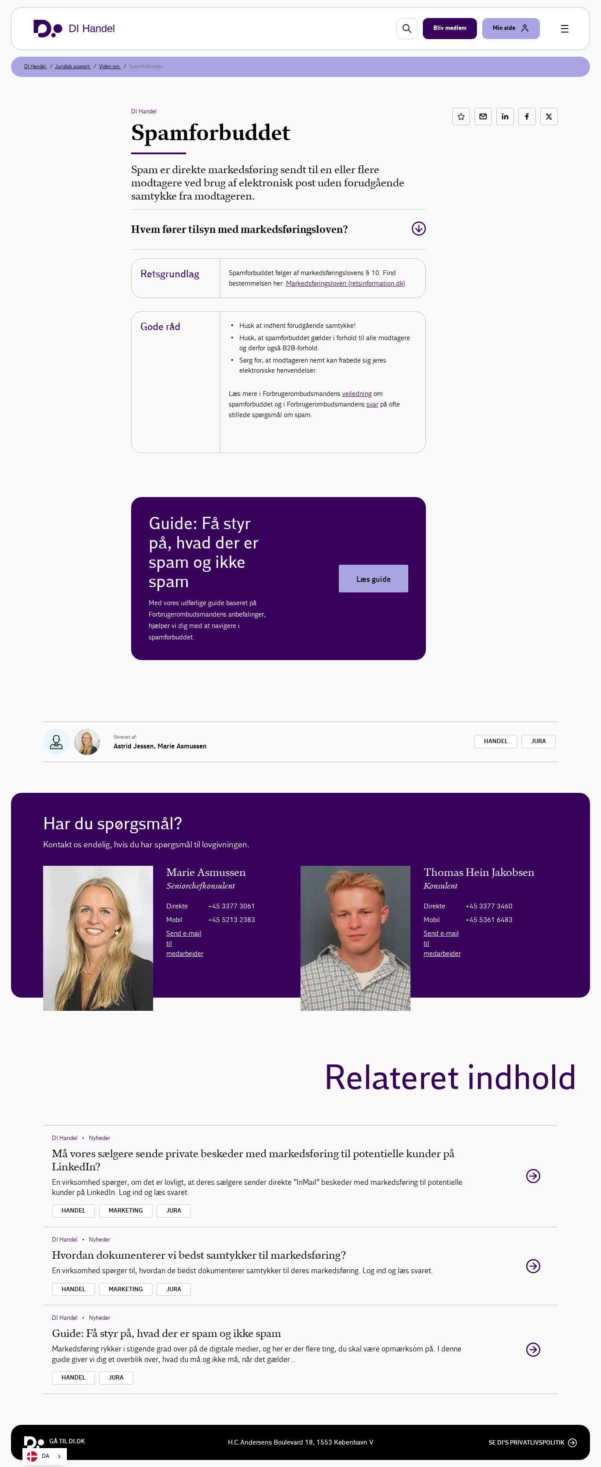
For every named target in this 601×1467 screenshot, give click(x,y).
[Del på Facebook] (527, 116)
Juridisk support (73, 66)
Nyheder (99, 1138)
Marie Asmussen (182, 746)
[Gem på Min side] (461, 116)
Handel (496, 741)
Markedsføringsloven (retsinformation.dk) (345, 283)
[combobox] (44, 1456)
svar (372, 404)
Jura (538, 741)
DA (45, 1456)
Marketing (126, 1210)
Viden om (110, 66)
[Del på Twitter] (549, 116)
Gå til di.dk (67, 1441)
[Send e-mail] (483, 116)
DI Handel (35, 66)
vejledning (357, 393)
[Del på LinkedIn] (505, 116)
